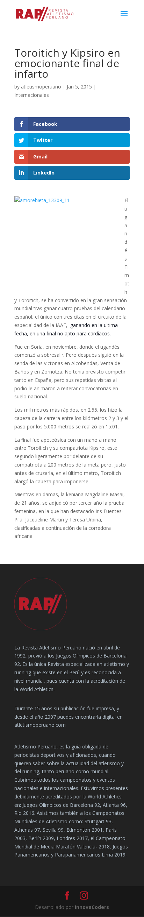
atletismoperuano (41, 86)
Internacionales (31, 95)
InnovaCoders (92, 907)
